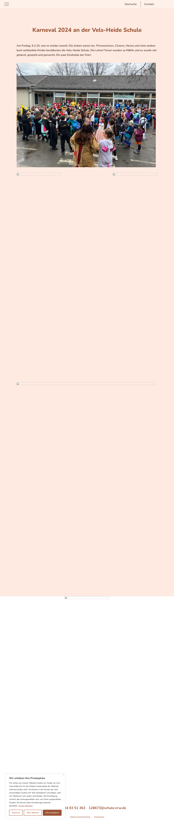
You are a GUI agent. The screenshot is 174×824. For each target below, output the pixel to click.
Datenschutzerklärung (80, 817)
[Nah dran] (63, 775)
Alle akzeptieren (52, 812)
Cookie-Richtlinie (25, 806)
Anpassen (16, 812)
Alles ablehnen (33, 812)
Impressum (99, 817)
